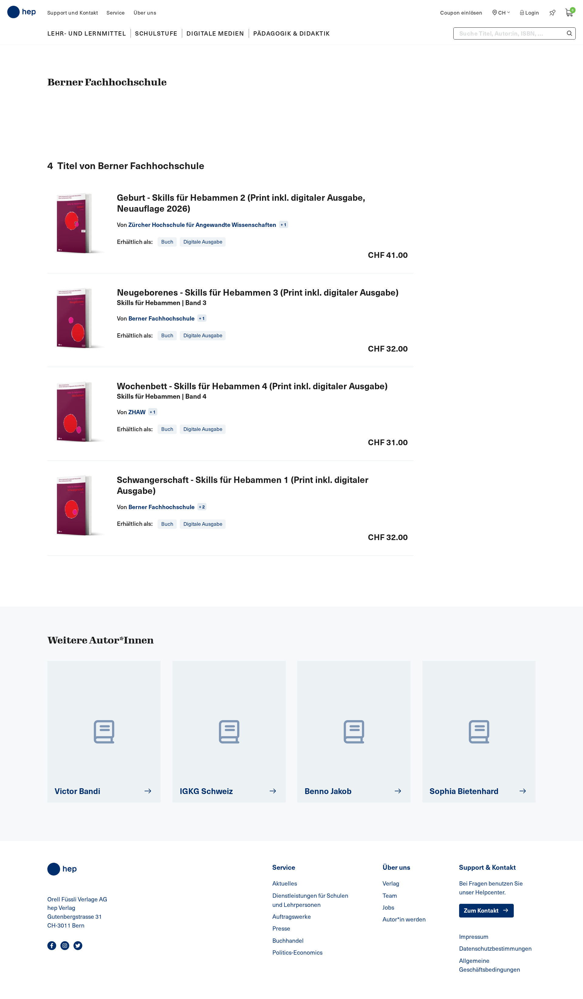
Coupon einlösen (461, 12)
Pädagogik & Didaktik (291, 33)
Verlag (391, 883)
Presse (281, 928)
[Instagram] (64, 945)
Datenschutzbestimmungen (495, 948)
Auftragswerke (291, 916)
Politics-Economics (297, 952)
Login (532, 12)
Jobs (388, 907)
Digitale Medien (215, 33)
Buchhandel (288, 940)
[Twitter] (77, 945)
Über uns (145, 12)
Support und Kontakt (72, 12)
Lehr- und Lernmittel (86, 33)
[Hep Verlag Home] (21, 12)
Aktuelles (284, 883)
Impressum (474, 936)
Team (390, 895)
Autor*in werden (404, 919)
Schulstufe (156, 33)
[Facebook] (51, 945)
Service (116, 12)
